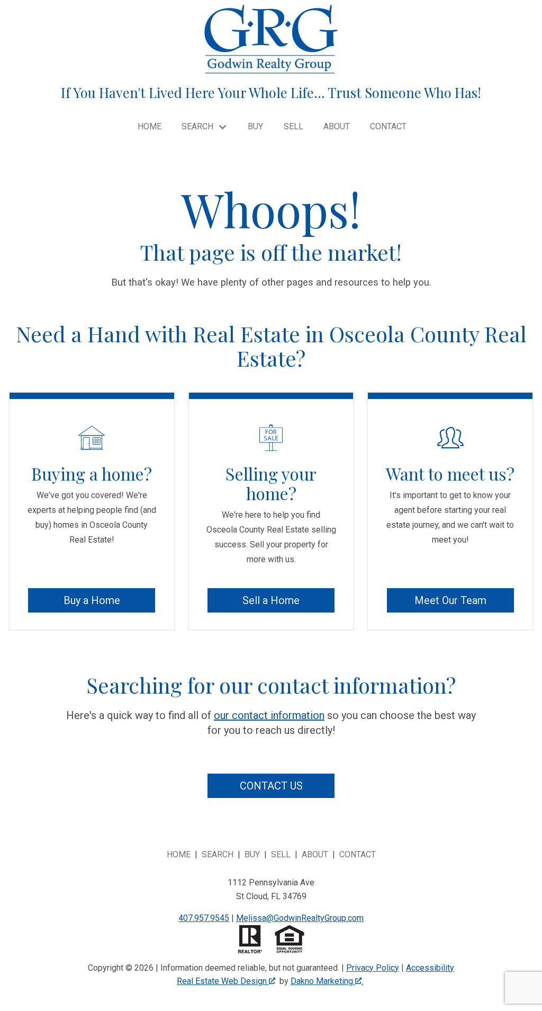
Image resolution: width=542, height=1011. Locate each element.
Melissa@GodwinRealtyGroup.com (300, 918)
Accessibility (430, 968)
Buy (255, 126)
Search (217, 854)
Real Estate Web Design (223, 981)
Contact (388, 126)
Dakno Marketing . (327, 981)
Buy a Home (92, 600)
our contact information (269, 715)
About (336, 126)
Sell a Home (271, 600)
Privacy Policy (372, 968)
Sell (293, 126)
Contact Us (271, 785)
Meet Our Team (450, 600)
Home (149, 126)
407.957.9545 (203, 918)
